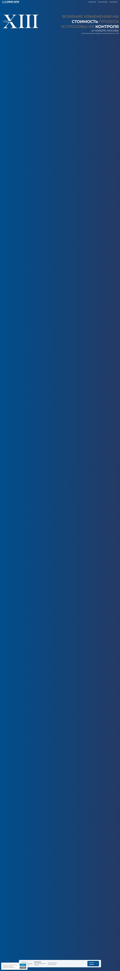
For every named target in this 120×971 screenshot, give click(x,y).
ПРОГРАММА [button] (103, 2)
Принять (23, 964)
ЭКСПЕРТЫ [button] (114, 2)
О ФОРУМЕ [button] (92, 2)
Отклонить (23, 967)
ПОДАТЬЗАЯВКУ (91, 963)
